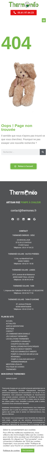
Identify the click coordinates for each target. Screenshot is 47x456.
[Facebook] (12, 219)
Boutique (10, 329)
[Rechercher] (43, 152)
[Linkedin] (23, 219)
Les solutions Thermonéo (17, 339)
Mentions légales (14, 364)
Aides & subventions (15, 326)
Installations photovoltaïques (25, 346)
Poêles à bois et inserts (21, 349)
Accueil (9, 321)
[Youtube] (29, 219)
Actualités (11, 324)
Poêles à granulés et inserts (24, 352)
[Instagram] (18, 219)
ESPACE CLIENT (11, 378)
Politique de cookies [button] (11, 450)
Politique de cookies (15, 367)
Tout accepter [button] (27, 450)
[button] (44, 20)
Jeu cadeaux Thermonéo (16, 336)
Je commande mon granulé (18, 334)
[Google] (34, 219)
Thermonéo (11, 369)
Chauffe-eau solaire (20, 344)
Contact (9, 331)
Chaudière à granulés (20, 341)
